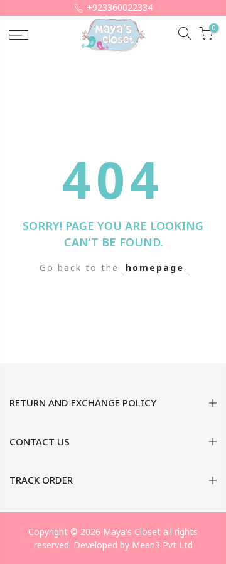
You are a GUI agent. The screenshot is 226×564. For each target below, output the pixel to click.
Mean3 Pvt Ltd (162, 545)
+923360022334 (120, 7)
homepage (155, 268)
